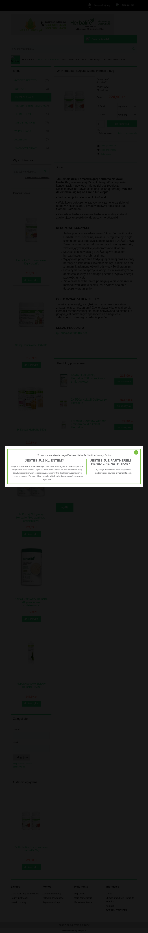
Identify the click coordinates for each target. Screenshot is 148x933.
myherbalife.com (124, 473)
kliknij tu (54, 476)
